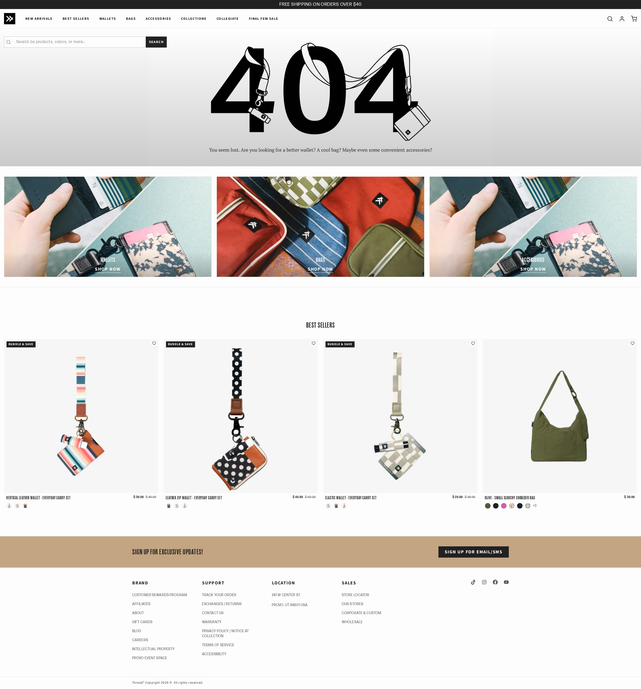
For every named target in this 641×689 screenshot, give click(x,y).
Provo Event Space (149, 658)
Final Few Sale (263, 18)
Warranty (212, 622)
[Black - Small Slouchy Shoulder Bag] (496, 506)
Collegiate (228, 18)
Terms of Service (218, 645)
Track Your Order (219, 595)
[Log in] (620, 19)
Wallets (107, 18)
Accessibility (214, 654)
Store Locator (356, 595)
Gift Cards (142, 622)
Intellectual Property (153, 649)
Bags (131, 18)
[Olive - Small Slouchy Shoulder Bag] (488, 506)
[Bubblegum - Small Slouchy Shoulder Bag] (504, 506)
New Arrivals (39, 18)
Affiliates (141, 604)
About (138, 613)
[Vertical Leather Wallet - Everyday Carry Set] (9, 506)
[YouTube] (505, 582)
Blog (136, 631)
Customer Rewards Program (159, 595)
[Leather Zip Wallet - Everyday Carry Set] (25, 506)
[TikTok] (474, 582)
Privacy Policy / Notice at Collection (225, 633)
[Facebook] (495, 582)
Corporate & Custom (361, 613)
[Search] (608, 19)
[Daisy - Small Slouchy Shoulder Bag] (512, 506)
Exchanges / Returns (222, 604)
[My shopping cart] (632, 19)
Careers (140, 640)
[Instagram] (484, 582)
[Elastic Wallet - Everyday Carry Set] (17, 506)
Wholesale (352, 622)
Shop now (107, 269)
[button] (154, 343)
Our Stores (352, 604)
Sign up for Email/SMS (474, 552)
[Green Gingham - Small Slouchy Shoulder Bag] (528, 506)
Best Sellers (76, 18)
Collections (193, 18)
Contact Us (213, 613)
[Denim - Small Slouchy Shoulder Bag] (520, 506)
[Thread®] (9, 18)
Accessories (158, 18)
